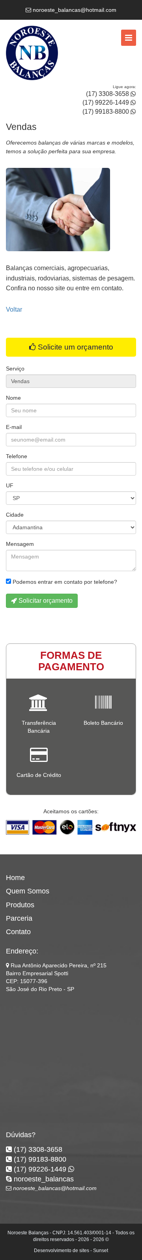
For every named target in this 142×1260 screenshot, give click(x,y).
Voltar (14, 309)
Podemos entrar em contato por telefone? (64, 582)
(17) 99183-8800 (106, 111)
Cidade (15, 515)
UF (9, 485)
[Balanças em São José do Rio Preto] (32, 54)
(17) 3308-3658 (108, 93)
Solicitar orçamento (45, 600)
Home (15, 878)
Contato (18, 932)
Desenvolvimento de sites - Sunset (71, 1250)
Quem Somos (27, 891)
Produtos (20, 905)
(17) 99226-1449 (106, 102)
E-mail (14, 427)
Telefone (16, 456)
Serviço (15, 368)
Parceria (19, 918)
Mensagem (20, 544)
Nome (13, 398)
